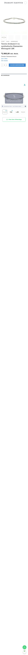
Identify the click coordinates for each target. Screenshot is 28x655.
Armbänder (14, 41)
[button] (2, 3)
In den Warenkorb (17, 65)
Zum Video (4, 58)
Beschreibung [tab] (5, 75)
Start (3, 41)
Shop (7, 41)
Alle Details (4, 60)
